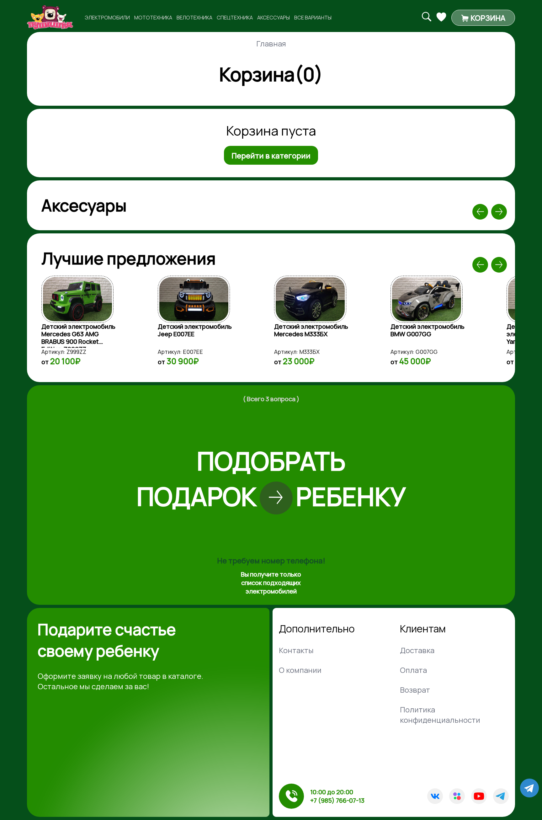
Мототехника (153, 17)
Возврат (415, 689)
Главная (271, 43)
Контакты (296, 650)
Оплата (413, 670)
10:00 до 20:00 (331, 792)
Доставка (417, 650)
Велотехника (194, 17)
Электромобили (107, 17)
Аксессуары (273, 17)
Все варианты (313, 17)
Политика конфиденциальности (440, 714)
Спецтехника (235, 17)
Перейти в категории (271, 155)
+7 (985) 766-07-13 (337, 800)
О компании (300, 670)
